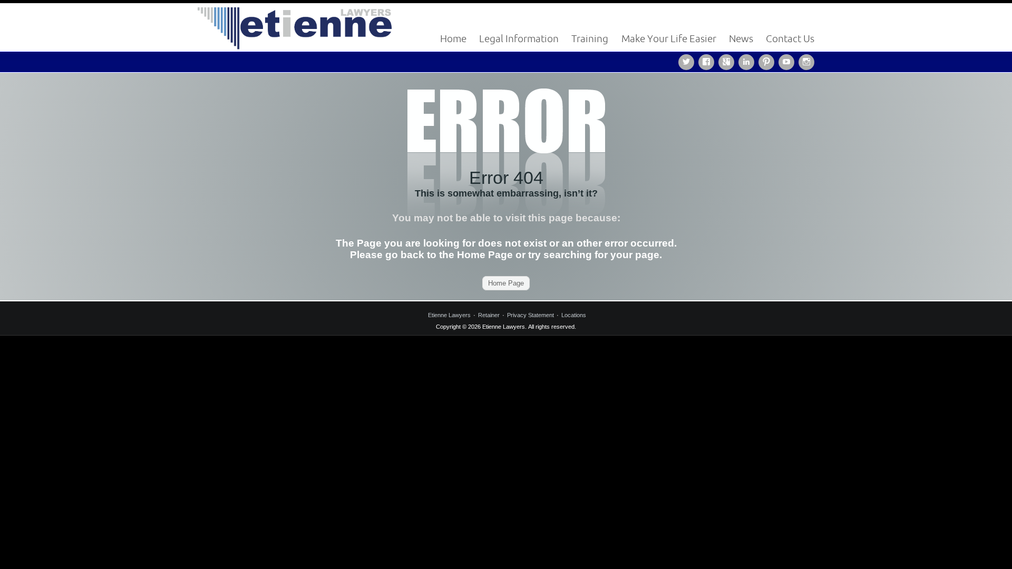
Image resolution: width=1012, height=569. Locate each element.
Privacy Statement (530, 315)
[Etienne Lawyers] (295, 26)
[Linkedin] (748, 61)
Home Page (506, 283)
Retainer (489, 315)
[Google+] (728, 61)
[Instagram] (806, 61)
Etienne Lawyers (449, 315)
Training (589, 38)
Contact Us (790, 38)
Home (453, 38)
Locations (573, 315)
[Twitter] (688, 61)
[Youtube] (789, 61)
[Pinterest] (768, 61)
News (741, 38)
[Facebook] (708, 61)
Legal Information (519, 38)
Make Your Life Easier (668, 38)
